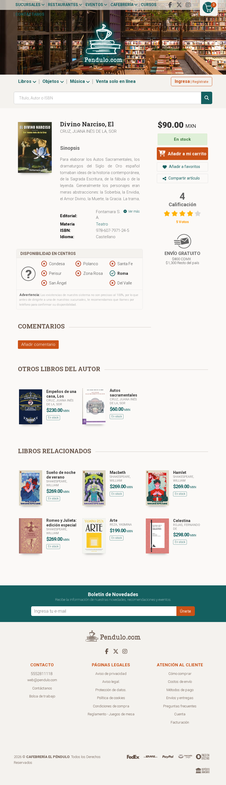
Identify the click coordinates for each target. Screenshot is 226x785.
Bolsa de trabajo (42, 696)
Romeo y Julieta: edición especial (61, 522)
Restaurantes (63, 4)
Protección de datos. (111, 690)
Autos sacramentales (123, 392)
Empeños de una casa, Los (61, 393)
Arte (113, 520)
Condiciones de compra (111, 706)
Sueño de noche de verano (61, 474)
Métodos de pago (179, 690)
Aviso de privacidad (111, 674)
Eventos (94, 4)
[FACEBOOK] (170, 5)
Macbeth (118, 472)
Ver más (133, 211)
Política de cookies (111, 698)
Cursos (149, 4)
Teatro (102, 224)
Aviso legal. (111, 682)
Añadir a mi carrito (186, 153)
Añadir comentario (38, 344)
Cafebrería (122, 4)
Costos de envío (180, 682)
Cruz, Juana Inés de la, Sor (88, 131)
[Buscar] (206, 98)
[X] (179, 5)
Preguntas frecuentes (180, 706)
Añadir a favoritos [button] (184, 166)
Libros (25, 81)
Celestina (181, 520)
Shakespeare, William (56, 483)
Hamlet (179, 472)
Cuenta (179, 714)
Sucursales (28, 4)
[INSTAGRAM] (188, 5)
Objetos (51, 81)
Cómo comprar (180, 674)
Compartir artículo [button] (184, 178)
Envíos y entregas (179, 698)
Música (78, 81)
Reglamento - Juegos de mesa (111, 714)
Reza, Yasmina (121, 524)
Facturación (180, 722)
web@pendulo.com (42, 680)
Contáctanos (29, 14)
